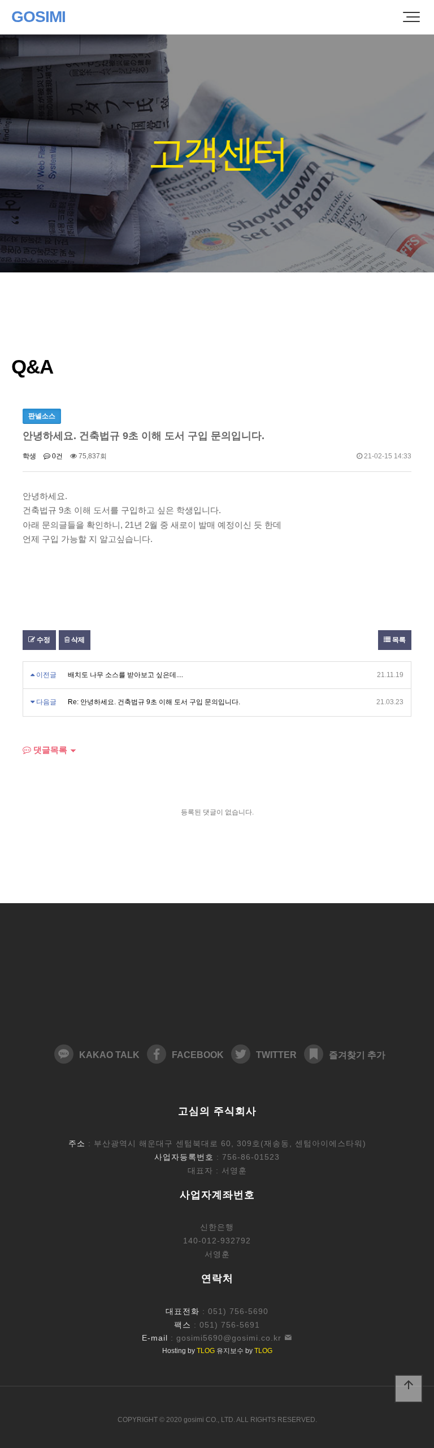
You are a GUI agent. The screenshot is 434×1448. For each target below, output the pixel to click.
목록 (398, 640)
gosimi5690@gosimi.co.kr (230, 1337)
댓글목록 (49, 750)
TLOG (206, 1351)
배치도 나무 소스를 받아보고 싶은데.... (125, 675)
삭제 (77, 640)
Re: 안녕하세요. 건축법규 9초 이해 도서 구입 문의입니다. (154, 702)
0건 (56, 456)
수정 (42, 640)
